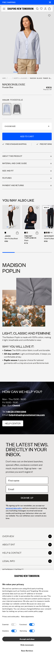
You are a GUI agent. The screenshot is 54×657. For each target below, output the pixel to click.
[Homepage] (20, 9)
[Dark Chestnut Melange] (47, 232)
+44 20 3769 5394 (16, 411)
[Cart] (49, 9)
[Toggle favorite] (49, 16)
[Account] (45, 9)
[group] (27, 43)
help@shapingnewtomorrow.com (27, 414)
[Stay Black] (5, 232)
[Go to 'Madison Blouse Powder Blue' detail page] (6, 109)
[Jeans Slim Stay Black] (11, 217)
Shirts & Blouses (20, 78)
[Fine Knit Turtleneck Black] (31, 217)
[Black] (25, 232)
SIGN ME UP (27, 497)
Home (4, 78)
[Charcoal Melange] (49, 232)
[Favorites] (41, 9)
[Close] (50, 2)
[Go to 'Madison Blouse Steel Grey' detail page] (17, 109)
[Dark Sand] (27, 232)
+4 (51, 233)
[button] (17, 233)
